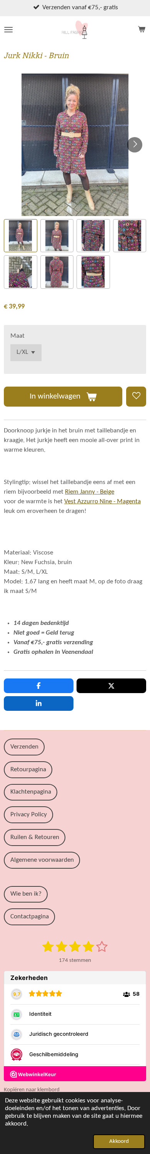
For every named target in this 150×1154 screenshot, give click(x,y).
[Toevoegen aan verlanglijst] (136, 397)
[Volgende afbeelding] (134, 144)
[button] (20, 236)
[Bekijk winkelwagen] (141, 29)
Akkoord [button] (119, 1141)
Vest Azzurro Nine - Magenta (102, 502)
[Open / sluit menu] (8, 29)
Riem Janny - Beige (89, 492)
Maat (17, 336)
